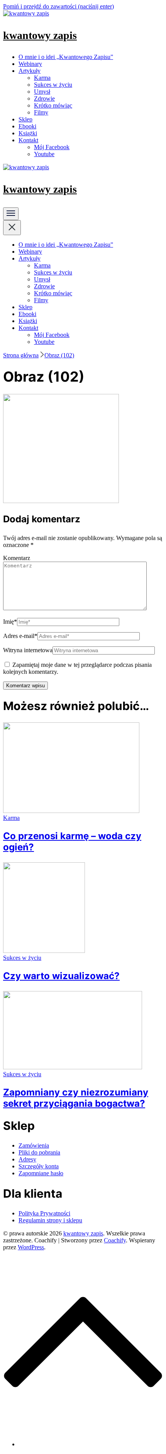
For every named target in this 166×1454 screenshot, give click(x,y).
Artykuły (30, 70)
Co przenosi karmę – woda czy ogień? (72, 841)
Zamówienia (34, 1145)
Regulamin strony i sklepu (50, 1220)
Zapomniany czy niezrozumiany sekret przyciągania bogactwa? (75, 1098)
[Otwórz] (11, 213)
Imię (10, 621)
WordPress (31, 1247)
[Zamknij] (12, 227)
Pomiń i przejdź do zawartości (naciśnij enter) (58, 6)
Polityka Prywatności (44, 1213)
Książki (28, 133)
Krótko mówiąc (53, 105)
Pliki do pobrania (39, 1152)
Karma (42, 77)
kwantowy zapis (40, 35)
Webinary (30, 64)
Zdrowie (44, 98)
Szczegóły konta (39, 1166)
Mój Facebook (51, 147)
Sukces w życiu (53, 84)
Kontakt (28, 140)
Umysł (42, 91)
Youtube (44, 154)
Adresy (27, 1159)
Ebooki (27, 126)
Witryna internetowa (28, 650)
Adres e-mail (20, 636)
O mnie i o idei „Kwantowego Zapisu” (66, 57)
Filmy (41, 112)
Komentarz (16, 558)
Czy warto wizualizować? (61, 975)
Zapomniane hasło (41, 1173)
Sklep (25, 119)
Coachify (115, 1240)
